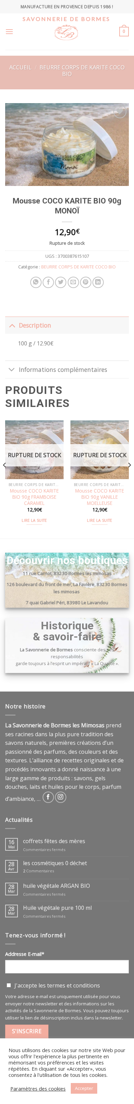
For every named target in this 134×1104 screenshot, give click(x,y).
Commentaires (38, 871)
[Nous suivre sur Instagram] (60, 797)
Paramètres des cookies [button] (38, 1088)
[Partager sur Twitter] (60, 282)
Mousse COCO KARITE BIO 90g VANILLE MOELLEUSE (99, 497)
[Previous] (4, 479)
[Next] (129, 479)
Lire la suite (34, 520)
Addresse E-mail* (24, 954)
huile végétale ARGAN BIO (56, 886)
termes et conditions (73, 985)
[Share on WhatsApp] (36, 282)
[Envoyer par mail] (73, 282)
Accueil (20, 67)
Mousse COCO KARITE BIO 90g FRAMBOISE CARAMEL (34, 497)
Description (35, 325)
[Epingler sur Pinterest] (85, 282)
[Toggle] (12, 325)
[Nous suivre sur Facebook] (48, 797)
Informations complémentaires (63, 369)
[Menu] (9, 31)
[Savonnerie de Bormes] (66, 37)
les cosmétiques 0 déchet (55, 863)
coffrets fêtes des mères (54, 841)
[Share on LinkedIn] (98, 282)
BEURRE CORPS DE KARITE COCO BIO (82, 71)
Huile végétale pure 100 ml (57, 908)
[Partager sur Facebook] (48, 282)
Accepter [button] (84, 1088)
